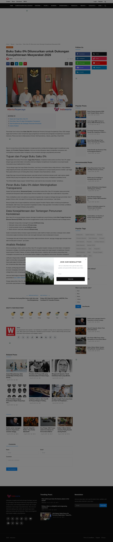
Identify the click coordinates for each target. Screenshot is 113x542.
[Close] (85, 259)
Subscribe (70, 279)
